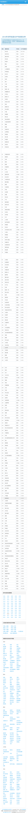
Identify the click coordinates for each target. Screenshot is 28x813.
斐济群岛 (12, 757)
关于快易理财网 (5, 809)
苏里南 (4, 736)
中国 (4, 644)
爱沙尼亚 (12, 702)
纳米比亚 (18, 773)
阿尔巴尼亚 (12, 698)
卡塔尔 (11, 665)
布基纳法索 (12, 779)
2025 (20, 617)
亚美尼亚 (12, 671)
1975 (20, 599)
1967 (8, 597)
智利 (17, 713)
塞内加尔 (18, 793)
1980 (20, 601)
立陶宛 (4, 696)
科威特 (11, 667)
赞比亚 (11, 795)
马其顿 (11, 695)
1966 (4, 597)
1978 (12, 601)
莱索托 (4, 787)
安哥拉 (18, 772)
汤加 (17, 760)
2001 (4, 610)
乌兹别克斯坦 (6, 667)
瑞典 (11, 703)
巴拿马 (11, 741)
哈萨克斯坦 (5, 660)
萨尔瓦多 (18, 740)
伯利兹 (18, 727)
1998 (12, 608)
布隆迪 (18, 786)
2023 (12, 617)
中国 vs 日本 (13, 626)
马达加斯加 (12, 793)
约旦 (4, 657)
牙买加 (11, 717)
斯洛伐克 (12, 700)
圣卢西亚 (12, 733)
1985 (20, 603)
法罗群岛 (12, 696)
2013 (12, 613)
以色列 (4, 664)
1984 (16, 603)
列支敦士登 (12, 689)
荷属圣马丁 (19, 711)
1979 (16, 601)
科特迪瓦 (5, 798)
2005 (20, 610)
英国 (4, 677)
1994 (16, 606)
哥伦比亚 (12, 736)
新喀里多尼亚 (19, 764)
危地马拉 (12, 738)
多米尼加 (12, 734)
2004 (16, 610)
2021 (4, 617)
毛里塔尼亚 (19, 779)
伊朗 (4, 669)
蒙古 (11, 655)
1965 (20, 596)
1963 (12, 596)
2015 (20, 613)
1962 (8, 596)
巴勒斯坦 (12, 657)
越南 (4, 650)
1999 (16, 608)
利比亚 (11, 777)
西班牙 (18, 679)
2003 (12, 610)
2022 (8, 617)
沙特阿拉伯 (19, 657)
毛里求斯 (5, 777)
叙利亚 (18, 658)
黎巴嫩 (4, 658)
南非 (4, 772)
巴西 (4, 740)
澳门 (17, 644)
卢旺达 (4, 795)
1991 (4, 606)
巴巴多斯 (18, 738)
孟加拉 (18, 655)
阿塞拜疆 (18, 665)
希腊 (11, 684)
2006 (4, 612)
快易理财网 (24, 809)
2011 (4, 613)
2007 (8, 612)
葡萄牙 (4, 680)
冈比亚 (18, 795)
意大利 (11, 679)
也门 (11, 658)
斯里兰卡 (5, 653)
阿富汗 (4, 662)
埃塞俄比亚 (12, 789)
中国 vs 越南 (5, 631)
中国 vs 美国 (5, 626)
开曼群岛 (12, 740)
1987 (8, 605)
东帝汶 (11, 664)
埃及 (11, 772)
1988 (12, 605)
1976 (4, 601)
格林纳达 (5, 729)
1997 (8, 608)
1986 (4, 605)
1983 (12, 603)
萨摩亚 (4, 760)
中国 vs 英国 (5, 629)
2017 (8, 615)
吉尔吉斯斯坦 (13, 669)
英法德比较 (5, 633)
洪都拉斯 (5, 734)
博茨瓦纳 (5, 779)
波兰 (4, 684)
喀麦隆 (18, 784)
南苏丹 (4, 796)
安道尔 (4, 693)
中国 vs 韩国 (13, 631)
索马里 (18, 800)
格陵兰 (11, 729)
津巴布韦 (18, 787)
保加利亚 (12, 686)
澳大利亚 (5, 749)
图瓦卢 (11, 760)
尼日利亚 (5, 784)
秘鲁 (17, 734)
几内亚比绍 (19, 798)
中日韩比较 (20, 631)
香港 (11, 644)
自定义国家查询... (14, 633)
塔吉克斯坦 (12, 662)
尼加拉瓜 (5, 713)
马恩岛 (4, 698)
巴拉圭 (11, 713)
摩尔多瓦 (18, 695)
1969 (16, 597)
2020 (20, 615)
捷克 (11, 682)
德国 (11, 677)
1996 (4, 608)
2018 (12, 615)
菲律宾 (4, 648)
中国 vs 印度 (13, 629)
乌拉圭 (18, 717)
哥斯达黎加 (12, 724)
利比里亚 (18, 775)
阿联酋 (18, 669)
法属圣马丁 (5, 720)
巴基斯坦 (18, 651)
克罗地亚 (12, 688)
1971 (4, 599)
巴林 (4, 671)
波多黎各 (12, 711)
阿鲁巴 (4, 741)
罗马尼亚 (18, 686)
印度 (17, 653)
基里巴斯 (18, 749)
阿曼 (17, 664)
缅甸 (11, 651)
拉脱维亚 (12, 693)
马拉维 (18, 802)
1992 (8, 606)
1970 (20, 597)
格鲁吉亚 (18, 660)
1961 (4, 596)
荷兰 (4, 691)
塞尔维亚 (18, 698)
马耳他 (18, 689)
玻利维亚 (5, 711)
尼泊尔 (11, 653)
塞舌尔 (4, 782)
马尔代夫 (5, 655)
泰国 (17, 646)
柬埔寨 (18, 650)
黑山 (11, 691)
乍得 (11, 786)
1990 (20, 605)
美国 (4, 710)
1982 (8, 603)
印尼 (11, 650)
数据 (3, 4)
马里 (4, 803)
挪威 (17, 693)
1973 (12, 599)
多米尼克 (18, 720)
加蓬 (11, 802)
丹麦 (17, 696)
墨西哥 (4, 733)
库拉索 (4, 738)
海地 (17, 729)
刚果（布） (5, 789)
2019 (16, 615)
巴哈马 (4, 743)
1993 (12, 606)
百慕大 (11, 727)
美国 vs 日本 (5, 627)
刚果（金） (12, 782)
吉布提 (11, 780)
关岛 (11, 753)
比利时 (4, 679)
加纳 (4, 775)
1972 (8, 599)
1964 (16, 596)
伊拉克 (18, 667)
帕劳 (17, 758)
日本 (11, 646)
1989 (16, 605)
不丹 (17, 662)
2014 (16, 613)
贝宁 (17, 782)
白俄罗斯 (18, 691)
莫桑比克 (12, 787)
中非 (11, 800)
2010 (20, 612)
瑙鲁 (4, 765)
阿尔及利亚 (5, 773)
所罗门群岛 (12, 764)
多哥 (11, 784)
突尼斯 (18, 796)
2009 (16, 612)
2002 (8, 610)
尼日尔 (11, 773)
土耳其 (4, 686)
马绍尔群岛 (5, 757)
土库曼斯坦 (12, 660)
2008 (12, 612)
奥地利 (4, 682)
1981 (4, 603)
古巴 (11, 743)
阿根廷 (18, 741)
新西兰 (11, 749)
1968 (12, 597)
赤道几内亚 (12, 798)
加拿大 (11, 710)
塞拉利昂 (5, 780)
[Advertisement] (14, 20)
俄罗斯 (18, 684)
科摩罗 (18, 789)
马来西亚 (18, 648)
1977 (8, 601)
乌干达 (18, 803)
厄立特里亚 (5, 802)
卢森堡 (4, 695)
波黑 (4, 702)
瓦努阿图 (5, 758)
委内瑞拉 (18, 710)
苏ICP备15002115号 (7, 812)
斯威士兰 (5, 800)
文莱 (4, 665)
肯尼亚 (11, 796)
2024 (16, 617)
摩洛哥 (4, 786)
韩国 (11, 648)
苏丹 (11, 803)
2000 (20, 608)
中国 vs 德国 (13, 627)
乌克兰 (4, 700)
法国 (17, 677)
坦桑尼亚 (18, 777)
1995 (20, 606)
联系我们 (10, 809)
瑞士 (11, 680)
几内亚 (18, 780)
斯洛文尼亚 (5, 688)
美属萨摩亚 (12, 758)
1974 (16, 599)
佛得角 (11, 775)
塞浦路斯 (18, 700)
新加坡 (4, 646)
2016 (4, 615)
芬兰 (4, 689)
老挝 (4, 651)
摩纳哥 (4, 703)
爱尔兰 (18, 702)
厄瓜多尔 (18, 736)
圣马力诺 (18, 688)
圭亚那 (4, 724)
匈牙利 (18, 682)
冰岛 (17, 680)
